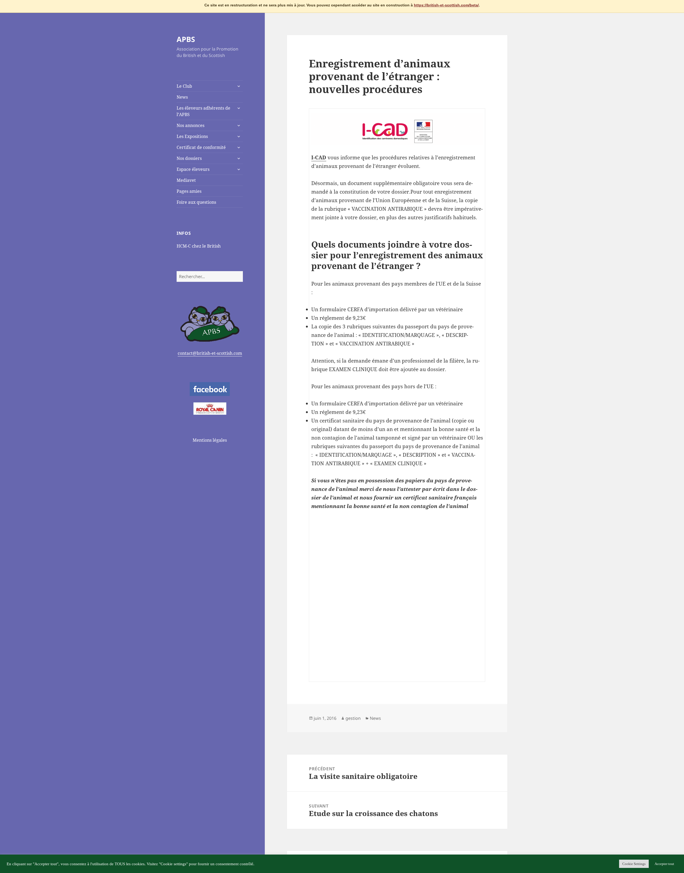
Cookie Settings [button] (634, 864)
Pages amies (189, 191)
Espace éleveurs (193, 169)
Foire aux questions (196, 202)
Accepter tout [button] (664, 864)
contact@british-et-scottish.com (210, 353)
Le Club (184, 86)
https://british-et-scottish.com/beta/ (446, 5)
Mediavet (186, 180)
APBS (186, 39)
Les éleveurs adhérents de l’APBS (203, 111)
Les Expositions (192, 136)
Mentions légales (210, 440)
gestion (353, 718)
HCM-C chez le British (199, 246)
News (182, 97)
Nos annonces (190, 125)
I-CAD (318, 157)
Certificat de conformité (201, 147)
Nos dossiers (189, 158)
